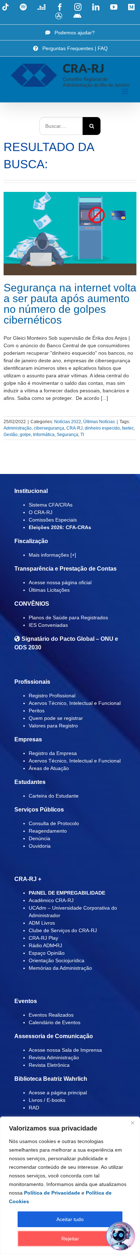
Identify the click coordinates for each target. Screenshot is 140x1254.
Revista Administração (54, 1057)
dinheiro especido (102, 428)
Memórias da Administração (60, 968)
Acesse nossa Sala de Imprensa (65, 1050)
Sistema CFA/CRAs (51, 505)
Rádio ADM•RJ (45, 945)
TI (82, 434)
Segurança (67, 434)
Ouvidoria (40, 846)
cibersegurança (49, 428)
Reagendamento (48, 831)
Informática (44, 434)
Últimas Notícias (99, 421)
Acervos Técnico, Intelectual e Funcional (75, 703)
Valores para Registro (53, 725)
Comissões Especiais (53, 520)
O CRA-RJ (40, 512)
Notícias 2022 (67, 421)
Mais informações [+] (52, 555)
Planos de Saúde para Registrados (68, 617)
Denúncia (39, 838)
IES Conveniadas (48, 625)
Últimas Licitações (49, 590)
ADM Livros (42, 923)
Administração (18, 428)
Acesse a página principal (58, 1092)
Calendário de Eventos (54, 1022)
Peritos (37, 710)
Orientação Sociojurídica (56, 960)
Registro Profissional (52, 695)
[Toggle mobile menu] (125, 91)
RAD (34, 1107)
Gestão (11, 434)
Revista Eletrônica (49, 1065)
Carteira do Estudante (54, 796)
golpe (25, 434)
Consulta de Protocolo (54, 823)
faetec (128, 428)
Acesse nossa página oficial (60, 582)
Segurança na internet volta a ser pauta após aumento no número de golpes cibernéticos (70, 304)
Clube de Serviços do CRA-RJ (63, 930)
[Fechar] (132, 1122)
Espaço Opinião (47, 953)
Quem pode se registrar (56, 718)
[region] (70, 1185)
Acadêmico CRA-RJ (51, 900)
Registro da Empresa (53, 753)
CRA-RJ (74, 428)
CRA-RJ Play (43, 938)
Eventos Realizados (51, 1015)
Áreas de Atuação (49, 768)
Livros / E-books (47, 1100)
